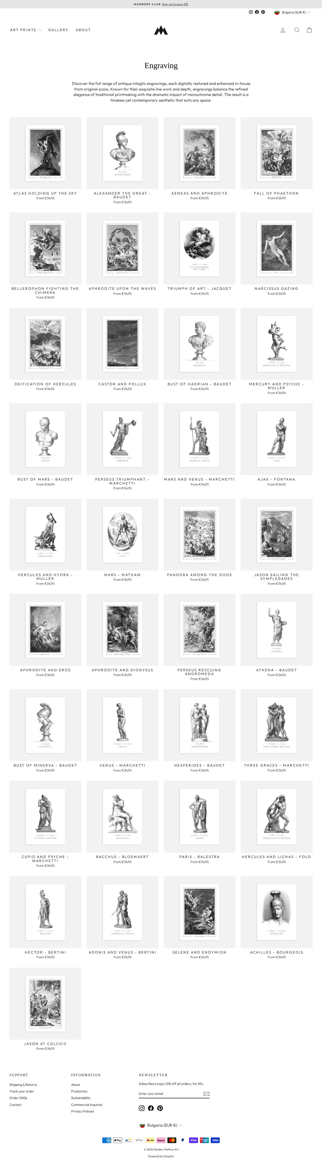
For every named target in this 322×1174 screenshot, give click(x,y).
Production (79, 1091)
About (83, 30)
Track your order (21, 1091)
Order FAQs (18, 1098)
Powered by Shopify (161, 1156)
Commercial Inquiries (86, 1105)
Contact (15, 1105)
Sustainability (81, 1098)
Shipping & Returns (23, 1085)
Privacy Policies (82, 1111)
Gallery (58, 30)
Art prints (24, 30)
